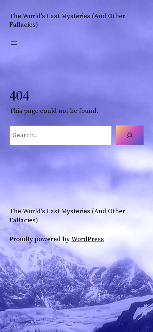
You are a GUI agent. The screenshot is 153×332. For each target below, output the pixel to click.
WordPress (87, 238)
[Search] (130, 135)
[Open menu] (14, 43)
